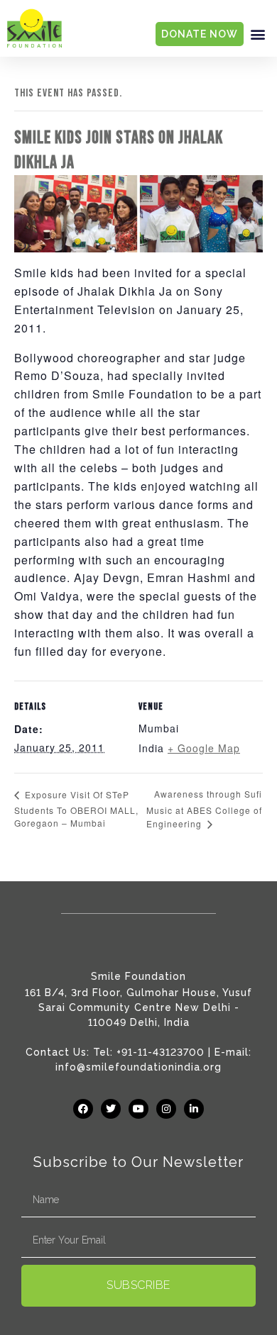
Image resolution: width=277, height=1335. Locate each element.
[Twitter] (111, 1109)
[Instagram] (166, 1109)
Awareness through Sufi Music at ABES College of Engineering (204, 809)
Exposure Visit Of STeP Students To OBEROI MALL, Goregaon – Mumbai (76, 808)
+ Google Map (204, 748)
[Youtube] (138, 1109)
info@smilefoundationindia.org (138, 1067)
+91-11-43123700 (160, 1052)
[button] (258, 34)
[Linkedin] (194, 1109)
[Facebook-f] (83, 1109)
